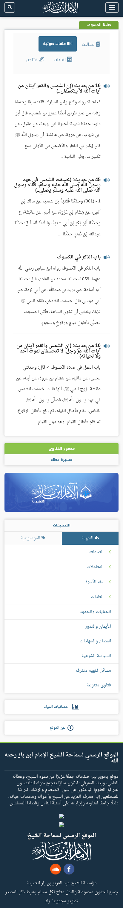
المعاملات (95, 567)
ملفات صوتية (55, 43)
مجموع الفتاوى (62, 448)
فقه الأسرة (94, 582)
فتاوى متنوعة (99, 685)
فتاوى (32, 60)
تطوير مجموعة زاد (61, 900)
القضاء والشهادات (95, 641)
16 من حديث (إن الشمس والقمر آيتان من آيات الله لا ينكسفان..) (59, 88)
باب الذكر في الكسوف (79, 257)
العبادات (96, 552)
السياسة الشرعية (96, 656)
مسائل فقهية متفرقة (93, 671)
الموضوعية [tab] (31, 538)
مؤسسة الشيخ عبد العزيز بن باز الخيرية (62, 882)
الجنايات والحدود (95, 612)
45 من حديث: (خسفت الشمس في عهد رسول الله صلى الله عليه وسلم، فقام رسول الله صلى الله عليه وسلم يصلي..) (57, 185)
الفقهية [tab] (88, 538)
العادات (97, 597)
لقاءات (60, 60)
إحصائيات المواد (58, 707)
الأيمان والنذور (98, 627)
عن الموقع (58, 728)
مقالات (89, 44)
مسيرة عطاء (61, 459)
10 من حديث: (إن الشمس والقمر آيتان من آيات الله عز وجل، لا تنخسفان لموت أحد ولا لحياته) (58, 351)
